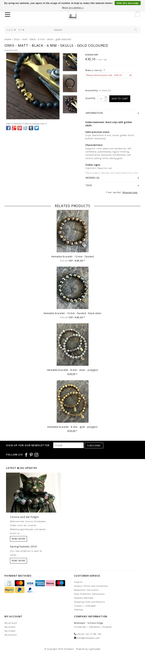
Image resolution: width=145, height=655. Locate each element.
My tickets (10, 630)
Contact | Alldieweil (85, 605)
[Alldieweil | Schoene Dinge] (75, 15)
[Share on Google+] (14, 128)
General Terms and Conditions (91, 586)
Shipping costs (129, 192)
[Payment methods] (10, 583)
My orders (10, 626)
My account (11, 622)
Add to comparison (34, 123)
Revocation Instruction (86, 589)
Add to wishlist (14, 123)
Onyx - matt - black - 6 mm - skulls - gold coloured (42, 39)
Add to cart (120, 98)
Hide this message (128, 3)
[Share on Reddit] (25, 128)
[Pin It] (19, 128)
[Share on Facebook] (8, 128)
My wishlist (11, 634)
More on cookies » (73, 7)
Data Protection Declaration (89, 593)
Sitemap (78, 609)
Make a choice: (95, 70)
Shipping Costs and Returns (89, 601)
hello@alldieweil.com (88, 638)
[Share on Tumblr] (31, 128)
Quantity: (90, 98)
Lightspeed (94, 648)
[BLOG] (33, 499)
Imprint (78, 582)
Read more (18, 538)
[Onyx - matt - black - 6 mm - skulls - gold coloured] (32, 86)
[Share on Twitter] (36, 128)
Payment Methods (83, 597)
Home (8, 39)
